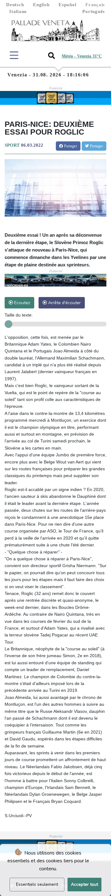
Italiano (18, 11)
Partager (70, 146)
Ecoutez (21, 302)
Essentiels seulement (37, 884)
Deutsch (15, 4)
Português (93, 11)
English (41, 4)
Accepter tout (84, 884)
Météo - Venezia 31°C (82, 56)
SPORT (12, 145)
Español (67, 4)
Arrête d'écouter (64, 302)
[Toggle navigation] (14, 55)
